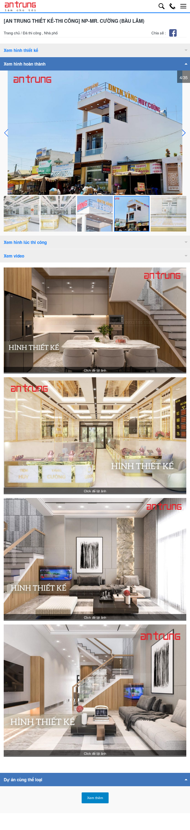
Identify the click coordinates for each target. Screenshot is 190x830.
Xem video (14, 256)
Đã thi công (32, 32)
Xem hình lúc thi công (25, 242)
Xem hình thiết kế (21, 50)
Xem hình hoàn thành (25, 64)
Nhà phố (51, 32)
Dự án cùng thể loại (23, 780)
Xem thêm (95, 798)
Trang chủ (12, 32)
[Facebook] (173, 35)
